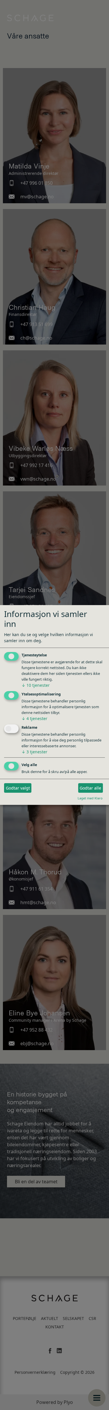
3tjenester (34, 751)
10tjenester (36, 685)
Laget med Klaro (90, 798)
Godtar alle (90, 788)
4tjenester (34, 718)
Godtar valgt (18, 788)
